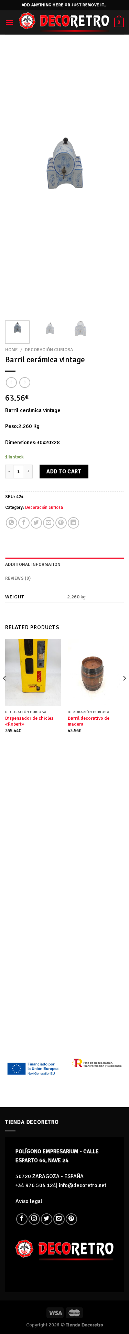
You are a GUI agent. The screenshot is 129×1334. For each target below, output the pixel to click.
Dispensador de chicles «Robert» (29, 721)
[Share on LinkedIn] (73, 523)
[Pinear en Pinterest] (61, 523)
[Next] (113, 181)
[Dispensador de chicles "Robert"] (33, 672)
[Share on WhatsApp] (11, 523)
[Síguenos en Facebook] (22, 1219)
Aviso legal (28, 1201)
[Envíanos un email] (59, 1219)
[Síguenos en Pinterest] (71, 1219)
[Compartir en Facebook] (24, 523)
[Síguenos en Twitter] (46, 1219)
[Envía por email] (48, 523)
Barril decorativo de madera (88, 721)
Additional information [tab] (33, 564)
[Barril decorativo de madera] (96, 672)
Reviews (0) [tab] (18, 578)
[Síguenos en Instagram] (34, 1219)
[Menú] (9, 22)
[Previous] (16, 181)
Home (11, 350)
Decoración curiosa (49, 350)
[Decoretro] (64, 22)
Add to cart (63, 471)
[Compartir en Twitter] (36, 523)
